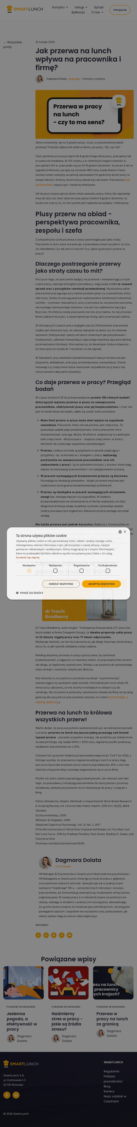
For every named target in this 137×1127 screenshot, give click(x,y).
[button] (29, 593)
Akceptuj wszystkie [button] (101, 583)
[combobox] (120, 532)
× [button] (124, 531)
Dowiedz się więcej (27, 557)
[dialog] (68, 563)
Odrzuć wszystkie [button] (61, 583)
